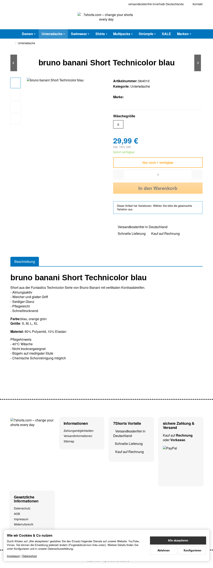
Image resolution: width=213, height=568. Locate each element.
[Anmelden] (188, 18)
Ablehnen (163, 550)
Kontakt (198, 4)
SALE (166, 33)
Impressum (13, 556)
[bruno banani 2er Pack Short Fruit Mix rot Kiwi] (190, 63)
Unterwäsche (52, 33)
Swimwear (79, 33)
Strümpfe (146, 33)
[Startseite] (12, 43)
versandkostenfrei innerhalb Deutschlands (156, 4)
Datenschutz (29, 556)
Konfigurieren (192, 550)
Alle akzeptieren (178, 540)
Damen (27, 33)
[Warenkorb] (199, 18)
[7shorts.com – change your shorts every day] (106, 18)
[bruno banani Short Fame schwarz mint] (22, 63)
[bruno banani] (133, 96)
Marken (183, 33)
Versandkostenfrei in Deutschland (142, 226)
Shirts (100, 33)
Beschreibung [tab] (24, 261)
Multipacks (121, 33)
